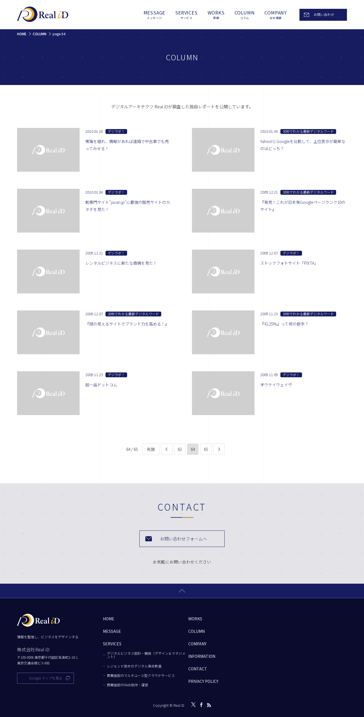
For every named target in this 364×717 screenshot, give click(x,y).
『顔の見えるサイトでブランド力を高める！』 (127, 324)
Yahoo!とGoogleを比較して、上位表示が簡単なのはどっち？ (302, 144)
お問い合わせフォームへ (183, 539)
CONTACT (197, 669)
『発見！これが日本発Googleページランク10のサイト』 (302, 205)
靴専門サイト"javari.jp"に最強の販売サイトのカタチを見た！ (127, 205)
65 (206, 449)
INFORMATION (201, 656)
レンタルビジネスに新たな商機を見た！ (121, 263)
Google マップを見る (45, 677)
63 (180, 449)
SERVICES (186, 14)
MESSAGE (155, 14)
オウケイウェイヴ (276, 384)
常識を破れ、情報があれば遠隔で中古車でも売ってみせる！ (127, 144)
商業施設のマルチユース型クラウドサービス (141, 675)
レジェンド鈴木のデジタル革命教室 (134, 666)
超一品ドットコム (101, 384)
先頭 (151, 449)
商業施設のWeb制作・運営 (127, 685)
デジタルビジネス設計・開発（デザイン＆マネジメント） (146, 655)
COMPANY (275, 14)
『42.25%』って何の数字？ (284, 324)
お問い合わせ (324, 14)
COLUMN (245, 14)
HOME (108, 619)
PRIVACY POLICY (203, 681)
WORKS (216, 14)
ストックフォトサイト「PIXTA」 (289, 263)
